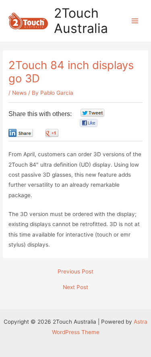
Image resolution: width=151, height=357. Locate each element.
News (19, 93)
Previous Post (75, 272)
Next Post (75, 287)
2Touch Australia (81, 20)
